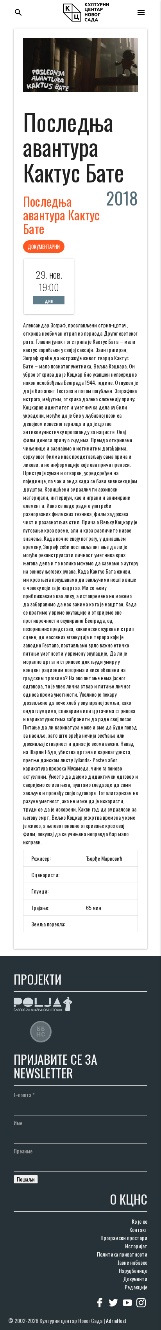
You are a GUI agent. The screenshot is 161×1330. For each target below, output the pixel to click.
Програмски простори (123, 1237)
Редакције (136, 1287)
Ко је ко (139, 1221)
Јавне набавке (132, 1262)
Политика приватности (122, 1254)
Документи (135, 1279)
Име (18, 1123)
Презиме (23, 1151)
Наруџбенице (133, 1270)
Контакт (138, 1229)
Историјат (136, 1246)
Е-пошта (24, 1094)
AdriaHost (116, 1320)
